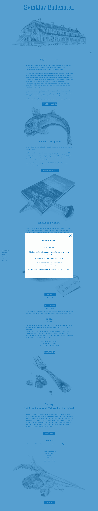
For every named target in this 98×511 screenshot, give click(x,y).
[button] (70, 235)
